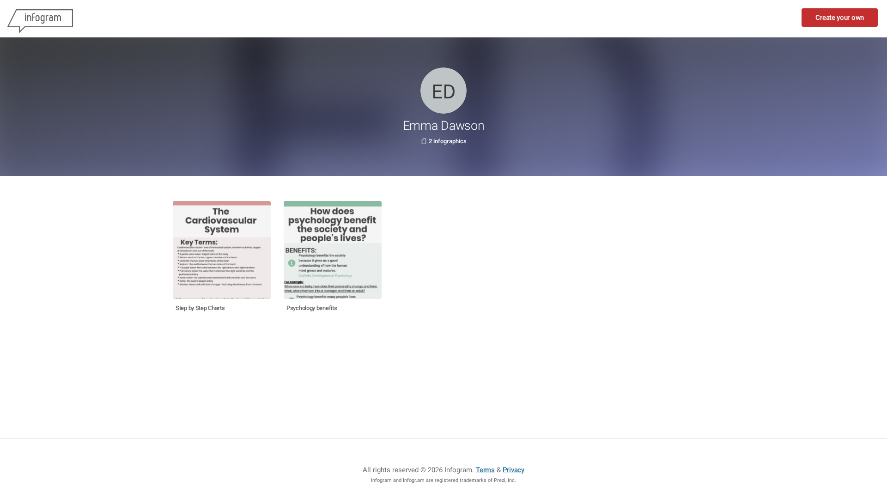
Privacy (513, 470)
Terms (485, 470)
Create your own (839, 17)
